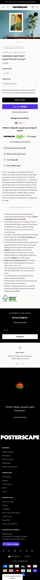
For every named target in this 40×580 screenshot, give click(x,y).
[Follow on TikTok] (26, 551)
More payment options (20, 112)
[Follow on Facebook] (3, 551)
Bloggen (5, 480)
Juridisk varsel (7, 516)
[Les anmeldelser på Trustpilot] (20, 137)
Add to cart (20, 100)
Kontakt (5, 505)
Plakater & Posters (17, 46)
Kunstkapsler (6, 477)
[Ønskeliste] (33, 7)
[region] (20, 353)
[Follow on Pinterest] (21, 551)
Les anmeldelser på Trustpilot (20, 142)
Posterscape (5, 46)
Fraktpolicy (6, 509)
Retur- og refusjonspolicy (11, 513)
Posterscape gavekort (9, 467)
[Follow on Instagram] (15, 551)
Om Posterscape (8, 502)
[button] (12, 577)
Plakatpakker (6, 463)
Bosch (4, 488)
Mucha (4, 492)
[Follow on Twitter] (9, 551)
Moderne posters (8, 459)
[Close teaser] (23, 573)
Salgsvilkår (6, 520)
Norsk (27, 556)
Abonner (20, 337)
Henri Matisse (7, 484)
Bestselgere (6, 456)
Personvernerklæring (9, 524)
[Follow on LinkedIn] (32, 551)
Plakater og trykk (8, 452)
